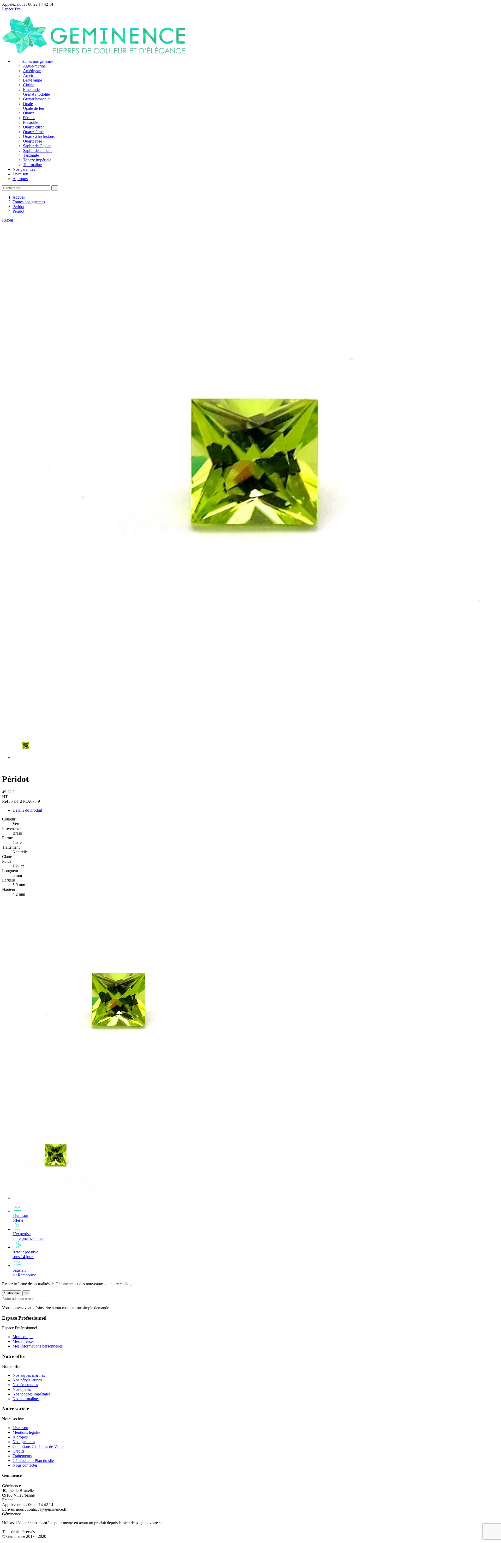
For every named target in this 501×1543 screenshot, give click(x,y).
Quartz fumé (33, 132)
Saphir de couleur (37, 150)
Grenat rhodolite (36, 94)
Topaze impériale (37, 160)
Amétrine (30, 75)
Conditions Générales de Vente (38, 1446)
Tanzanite (31, 155)
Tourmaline (32, 164)
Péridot (29, 117)
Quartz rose (32, 141)
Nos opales (22, 1389)
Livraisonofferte (20, 1217)
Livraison (20, 174)
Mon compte (23, 1336)
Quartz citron (34, 127)
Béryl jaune (32, 80)
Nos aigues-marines (29, 1375)
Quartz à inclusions (39, 136)
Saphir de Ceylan (37, 146)
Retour (7, 220)
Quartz (28, 113)
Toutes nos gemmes (33, 61)
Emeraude (31, 89)
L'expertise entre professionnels (29, 1236)
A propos (20, 178)
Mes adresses (23, 1341)
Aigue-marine (34, 66)
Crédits (18, 1451)
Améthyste (32, 71)
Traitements (22, 1456)
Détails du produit (27, 810)
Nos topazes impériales (31, 1394)
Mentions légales (26, 1432)
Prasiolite (30, 122)
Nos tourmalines (26, 1399)
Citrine (28, 85)
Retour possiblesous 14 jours (25, 1254)
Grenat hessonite (36, 99)
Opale (28, 103)
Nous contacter (25, 1465)
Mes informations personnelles (38, 1346)
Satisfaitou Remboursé (25, 1272)
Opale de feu (33, 108)
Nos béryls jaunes (27, 1380)
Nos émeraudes (25, 1384)
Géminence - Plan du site (33, 1460)
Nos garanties (24, 169)
